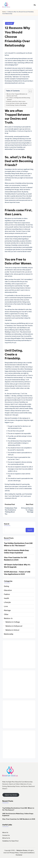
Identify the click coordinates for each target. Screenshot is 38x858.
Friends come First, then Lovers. (16, 101)
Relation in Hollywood (14, 626)
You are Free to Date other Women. (17, 103)
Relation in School (12, 630)
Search (6, 524)
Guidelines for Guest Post (10, 841)
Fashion (7, 594)
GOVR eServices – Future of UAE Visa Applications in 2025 (17, 573)
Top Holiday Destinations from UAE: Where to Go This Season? (18, 544)
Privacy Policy (14, 852)
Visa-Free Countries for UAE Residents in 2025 (15, 559)
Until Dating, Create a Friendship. (16, 105)
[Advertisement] (19, 654)
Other (6, 614)
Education (8, 590)
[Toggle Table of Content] (29, 91)
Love (6, 606)
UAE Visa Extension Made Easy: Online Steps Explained (16, 551)
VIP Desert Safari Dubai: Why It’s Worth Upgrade (17, 566)
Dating (6, 586)
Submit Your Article (11, 795)
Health (6, 598)
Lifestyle (9, 23)
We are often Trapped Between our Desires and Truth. (17, 94)
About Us (5, 832)
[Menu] (35, 4)
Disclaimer (19, 855)
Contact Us (6, 835)
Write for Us (6, 838)
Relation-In (8, 618)
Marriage (7, 610)
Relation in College (13, 622)
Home (4, 11)
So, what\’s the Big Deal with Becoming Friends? (18, 98)
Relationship (8, 634)
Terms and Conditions (27, 852)
